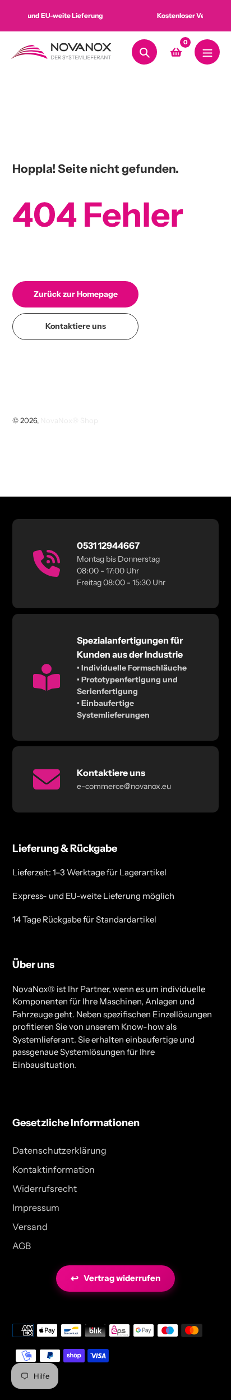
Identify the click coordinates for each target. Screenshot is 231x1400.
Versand (30, 1226)
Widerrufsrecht (44, 1188)
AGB (21, 1245)
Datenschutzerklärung (59, 1150)
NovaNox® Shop (69, 420)
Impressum (35, 1207)
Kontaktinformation (53, 1169)
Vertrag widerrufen (115, 1278)
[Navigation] (207, 52)
